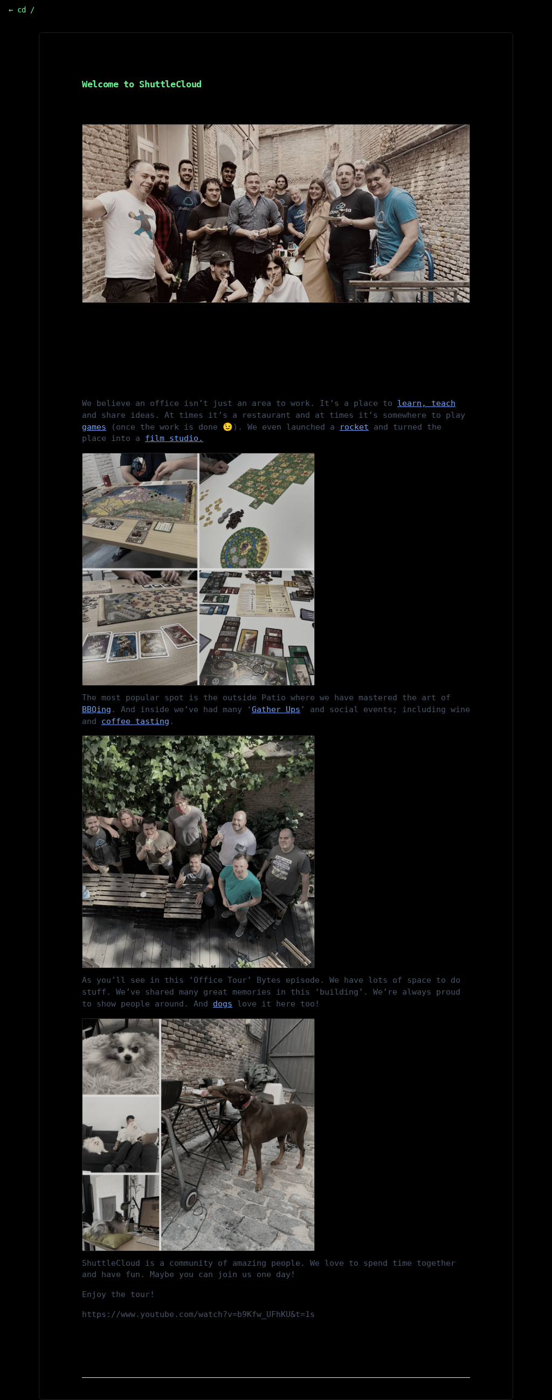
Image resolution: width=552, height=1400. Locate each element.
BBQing (96, 709)
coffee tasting (135, 721)
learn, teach (426, 403)
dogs (222, 1004)
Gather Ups (276, 709)
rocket (354, 427)
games (94, 427)
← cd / (21, 9)
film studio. (174, 438)
